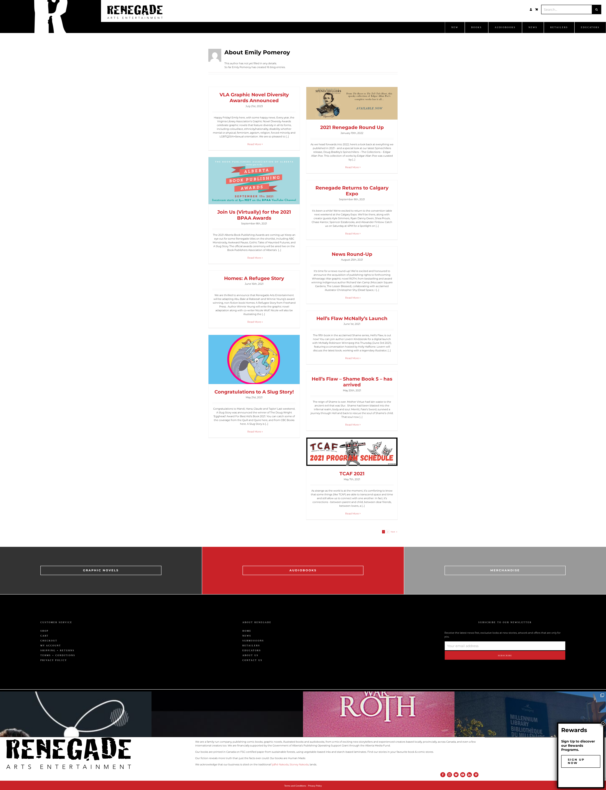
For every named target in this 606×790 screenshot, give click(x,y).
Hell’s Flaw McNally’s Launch (351, 318)
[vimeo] (475, 774)
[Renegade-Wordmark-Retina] (135, 5)
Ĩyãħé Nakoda (279, 764)
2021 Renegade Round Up (352, 127)
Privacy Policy (315, 785)
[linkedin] (469, 774)
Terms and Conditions (295, 785)
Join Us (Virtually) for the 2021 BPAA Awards (254, 215)
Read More (254, 144)
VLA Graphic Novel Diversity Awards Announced (254, 98)
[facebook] (442, 774)
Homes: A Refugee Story (254, 278)
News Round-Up (352, 254)
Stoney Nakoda (299, 764)
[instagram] (449, 774)
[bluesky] (456, 774)
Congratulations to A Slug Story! (254, 392)
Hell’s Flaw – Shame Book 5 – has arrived (352, 382)
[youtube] (462, 774)
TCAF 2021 (352, 474)
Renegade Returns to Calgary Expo (352, 191)
